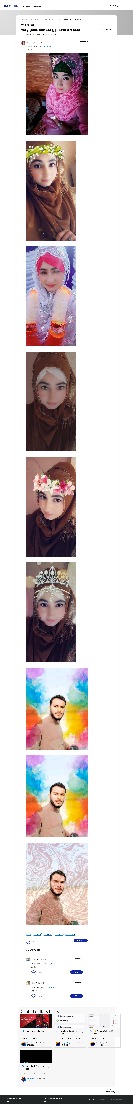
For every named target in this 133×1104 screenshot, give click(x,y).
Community (26, 6)
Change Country (88, 1100)
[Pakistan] (12, 6)
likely (39, 934)
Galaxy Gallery (37, 6)
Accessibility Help (14, 1098)
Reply (76, 972)
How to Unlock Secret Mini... (69, 1032)
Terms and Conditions (53, 1098)
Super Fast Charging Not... (34, 1067)
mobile (49, 934)
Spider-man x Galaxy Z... (34, 1032)
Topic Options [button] (106, 29)
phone (60, 934)
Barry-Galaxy (31, 1043)
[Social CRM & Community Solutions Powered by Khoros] (110, 1091)
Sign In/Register (115, 6)
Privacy (10, 1101)
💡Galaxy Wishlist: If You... (103, 1032)
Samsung (72, 934)
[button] (84, 42)
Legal (46, 1101)
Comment (80, 941)
